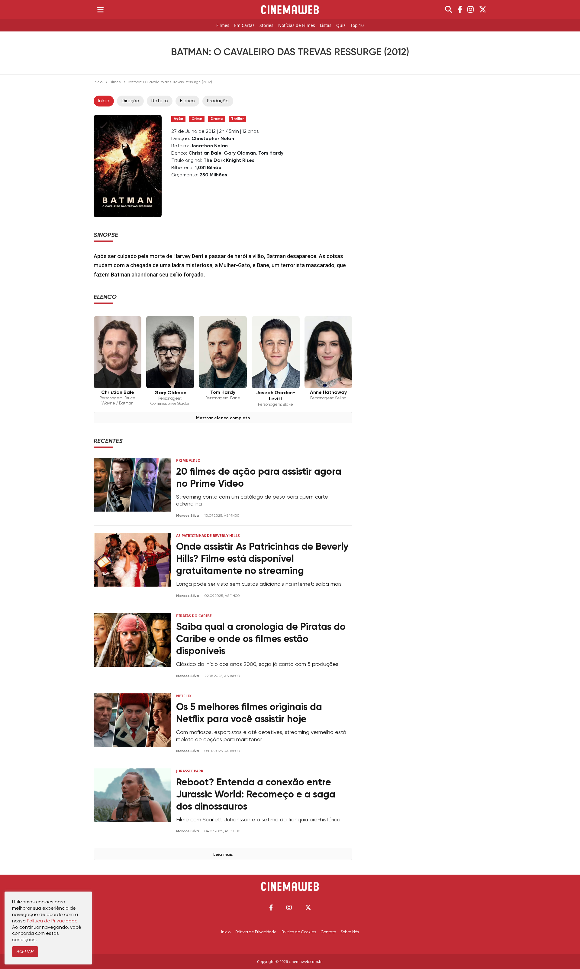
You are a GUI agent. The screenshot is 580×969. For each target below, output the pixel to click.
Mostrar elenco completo (223, 418)
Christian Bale (204, 153)
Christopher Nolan (213, 138)
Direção (130, 101)
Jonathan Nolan (209, 146)
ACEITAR (25, 951)
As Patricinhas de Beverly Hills (208, 535)
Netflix (184, 696)
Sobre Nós (350, 932)
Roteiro (159, 101)
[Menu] (100, 9)
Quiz (341, 25)
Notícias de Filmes (296, 25)
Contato (328, 932)
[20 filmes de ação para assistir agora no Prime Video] (132, 488)
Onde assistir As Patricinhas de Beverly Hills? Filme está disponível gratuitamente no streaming (262, 559)
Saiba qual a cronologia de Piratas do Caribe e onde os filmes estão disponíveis (261, 639)
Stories (266, 25)
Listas (325, 25)
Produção (218, 101)
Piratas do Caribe (194, 615)
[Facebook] (460, 10)
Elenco (187, 101)
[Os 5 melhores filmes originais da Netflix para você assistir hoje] (132, 723)
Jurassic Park (189, 771)
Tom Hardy (270, 153)
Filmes (222, 25)
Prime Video (188, 460)
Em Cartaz (244, 25)
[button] (271, 907)
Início (98, 82)
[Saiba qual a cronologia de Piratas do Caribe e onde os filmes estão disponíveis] (132, 646)
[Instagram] (470, 10)
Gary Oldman (240, 153)
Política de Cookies (299, 932)
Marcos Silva (188, 516)
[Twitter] (482, 10)
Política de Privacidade (256, 932)
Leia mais (223, 855)
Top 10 (357, 25)
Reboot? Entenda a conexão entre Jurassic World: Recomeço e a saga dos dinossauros (255, 795)
